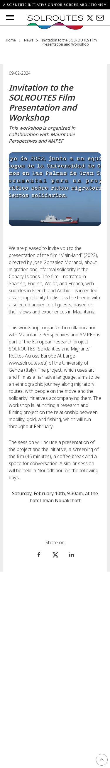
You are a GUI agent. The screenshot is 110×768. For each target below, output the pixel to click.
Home (11, 40)
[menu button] (10, 18)
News (28, 40)
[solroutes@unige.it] (100, 17)
